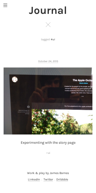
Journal (48, 10)
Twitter (48, 179)
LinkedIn (34, 179)
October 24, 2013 (48, 61)
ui (49, 153)
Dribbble (62, 179)
